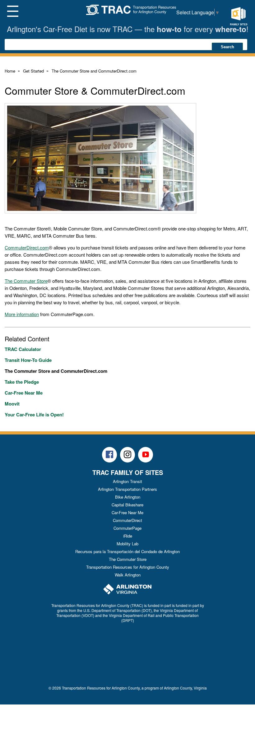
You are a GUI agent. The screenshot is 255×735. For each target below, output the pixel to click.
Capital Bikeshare (127, 505)
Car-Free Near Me (24, 392)
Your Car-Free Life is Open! (34, 414)
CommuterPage (127, 528)
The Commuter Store (26, 280)
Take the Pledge (22, 381)
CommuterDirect (127, 520)
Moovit (12, 403)
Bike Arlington (127, 497)
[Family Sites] (238, 16)
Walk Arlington (128, 575)
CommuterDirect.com (27, 247)
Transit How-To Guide (28, 360)
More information (22, 314)
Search (227, 47)
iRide (127, 536)
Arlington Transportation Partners (127, 489)
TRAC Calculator (23, 349)
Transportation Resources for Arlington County (127, 567)
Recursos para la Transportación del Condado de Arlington (127, 551)
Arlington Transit (127, 481)
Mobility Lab (127, 544)
